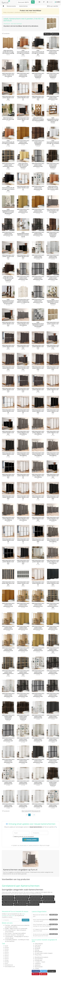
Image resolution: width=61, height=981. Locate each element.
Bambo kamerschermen (36, 901)
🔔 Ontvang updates (30, 839)
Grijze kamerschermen (24, 901)
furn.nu (7, 952)
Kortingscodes (38, 960)
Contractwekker (9, 936)
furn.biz (7, 962)
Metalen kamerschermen (47, 899)
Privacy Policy (38, 955)
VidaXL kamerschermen (49, 901)
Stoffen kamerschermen (36, 896)
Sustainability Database (11, 939)
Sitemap (37, 950)
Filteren (48, 34)
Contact (37, 968)
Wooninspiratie (39, 966)
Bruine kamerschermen (35, 899)
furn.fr (6, 946)
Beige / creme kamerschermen (10, 901)
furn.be (7, 947)
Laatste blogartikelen (39, 911)
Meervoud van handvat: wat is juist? (45, 915)
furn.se (6, 955)
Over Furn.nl (38, 945)
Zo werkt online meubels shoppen (44, 953)
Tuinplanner (38, 963)
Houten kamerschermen (8, 899)
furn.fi (6, 963)
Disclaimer (37, 948)
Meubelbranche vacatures (41, 957)
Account (50, 2)
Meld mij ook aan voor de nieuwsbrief (24, 836)
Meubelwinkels (38, 951)
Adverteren (37, 965)
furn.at (6, 950)
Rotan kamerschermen (48, 896)
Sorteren (55, 34)
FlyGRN (7, 928)
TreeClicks (7, 925)
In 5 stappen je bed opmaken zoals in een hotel (45, 930)
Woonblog (37, 947)
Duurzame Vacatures (10, 935)
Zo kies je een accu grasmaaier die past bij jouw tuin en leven (45, 934)
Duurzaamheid (38, 958)
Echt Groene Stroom (10, 930)
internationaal (20, 935)
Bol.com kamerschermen (20, 904)
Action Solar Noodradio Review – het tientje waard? (45, 920)
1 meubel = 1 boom (40, 962)
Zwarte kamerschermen (8, 896)
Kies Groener (8, 933)
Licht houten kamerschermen (22, 896)
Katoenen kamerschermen (22, 899)
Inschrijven (25, 920)
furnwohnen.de (9, 965)
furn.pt (6, 960)
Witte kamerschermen (8, 904)
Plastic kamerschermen (33, 904)
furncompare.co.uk (10, 966)
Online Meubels (39, 943)
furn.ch (6, 957)
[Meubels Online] (3, 6)
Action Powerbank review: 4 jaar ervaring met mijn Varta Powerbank (45, 925)
